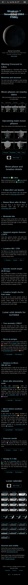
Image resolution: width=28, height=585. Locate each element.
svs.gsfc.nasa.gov (10, 559)
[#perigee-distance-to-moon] (2, 363)
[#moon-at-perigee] (2, 339)
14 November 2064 (13, 394)
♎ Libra (20, 180)
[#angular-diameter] (2, 232)
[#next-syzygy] (2, 459)
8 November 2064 (14, 461)
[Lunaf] (10, 2)
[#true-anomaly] (2, 323)
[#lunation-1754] (2, 249)
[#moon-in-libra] (2, 178)
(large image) (14, 56)
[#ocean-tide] (2, 216)
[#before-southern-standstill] (2, 409)
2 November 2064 (15, 194)
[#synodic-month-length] (2, 269)
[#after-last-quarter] (2, 190)
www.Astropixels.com (12, 551)
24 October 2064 (15, 343)
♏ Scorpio (19, 182)
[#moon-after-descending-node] (2, 381)
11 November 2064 (19, 424)
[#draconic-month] (2, 438)
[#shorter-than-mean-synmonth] (2, 292)
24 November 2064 (6, 208)
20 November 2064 (8, 350)
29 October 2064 (5, 415)
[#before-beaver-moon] (2, 202)
